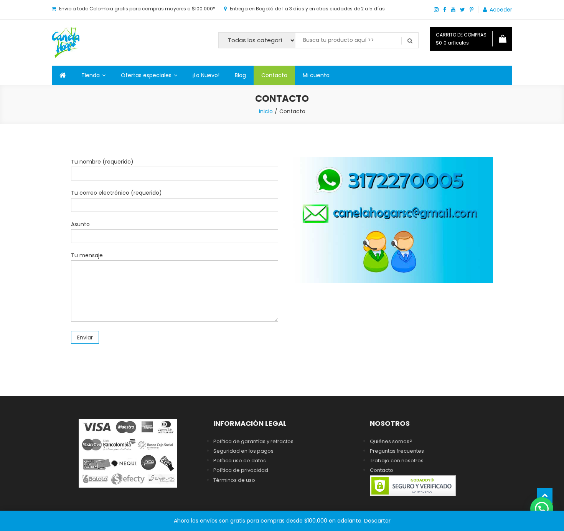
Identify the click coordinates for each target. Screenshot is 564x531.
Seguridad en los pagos (243, 451)
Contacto (274, 75)
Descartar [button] (377, 520)
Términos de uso (234, 480)
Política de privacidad (240, 470)
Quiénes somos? (391, 441)
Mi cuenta (316, 75)
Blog (240, 75)
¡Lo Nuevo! (206, 75)
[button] (541, 508)
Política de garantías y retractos (253, 441)
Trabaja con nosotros (397, 460)
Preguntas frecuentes (397, 451)
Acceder (501, 9)
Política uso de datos (239, 460)
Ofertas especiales (146, 75)
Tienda (90, 75)
